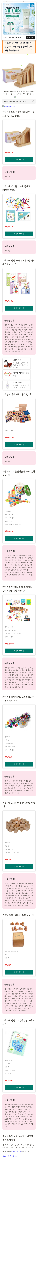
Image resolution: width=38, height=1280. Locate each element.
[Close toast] (2, 2)
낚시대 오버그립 (16, 1151)
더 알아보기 (30, 37)
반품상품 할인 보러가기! (9, 1156)
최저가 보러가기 (19, 160)
